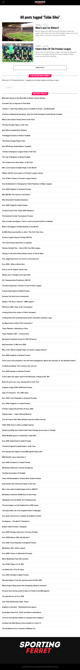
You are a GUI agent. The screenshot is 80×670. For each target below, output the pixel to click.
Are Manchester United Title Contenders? (17, 323)
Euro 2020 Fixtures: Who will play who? (16, 537)
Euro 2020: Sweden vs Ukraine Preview (16, 371)
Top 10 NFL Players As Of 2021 (13, 564)
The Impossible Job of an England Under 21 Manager (21, 511)
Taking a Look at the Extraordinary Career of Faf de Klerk (22, 253)
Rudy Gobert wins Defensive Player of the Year (19, 484)
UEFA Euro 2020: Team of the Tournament (17, 307)
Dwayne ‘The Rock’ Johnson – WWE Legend (18, 302)
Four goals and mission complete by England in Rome (21, 516)
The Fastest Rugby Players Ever (13, 141)
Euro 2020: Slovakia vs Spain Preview (15, 575)
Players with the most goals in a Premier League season (22, 173)
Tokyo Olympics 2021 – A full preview (15, 334)
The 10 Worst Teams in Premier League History (19, 178)
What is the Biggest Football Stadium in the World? (20, 227)
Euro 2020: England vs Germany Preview (16, 189)
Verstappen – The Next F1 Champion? (16, 521)
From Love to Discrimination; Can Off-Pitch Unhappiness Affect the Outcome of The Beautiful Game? (39, 361)
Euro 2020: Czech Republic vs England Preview (19, 543)
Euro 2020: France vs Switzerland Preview (17, 553)
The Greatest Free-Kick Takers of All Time (17, 162)
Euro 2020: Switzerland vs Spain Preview (16, 441)
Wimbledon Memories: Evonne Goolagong (17, 468)
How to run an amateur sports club (15, 269)
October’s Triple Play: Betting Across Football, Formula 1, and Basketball (28, 109)
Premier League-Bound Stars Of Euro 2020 (17, 409)
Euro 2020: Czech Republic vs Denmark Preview (19, 398)
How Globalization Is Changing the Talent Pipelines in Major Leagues (27, 184)
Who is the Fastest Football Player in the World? (19, 168)
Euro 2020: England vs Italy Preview (15, 205)
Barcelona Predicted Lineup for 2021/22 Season (19, 339)
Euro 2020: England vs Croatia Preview (16, 403)
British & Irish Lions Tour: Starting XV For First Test (20, 382)
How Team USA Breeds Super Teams (15, 602)
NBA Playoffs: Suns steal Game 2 (14, 457)
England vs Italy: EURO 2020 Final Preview (17, 387)
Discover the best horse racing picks (15, 296)
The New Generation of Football (13, 473)
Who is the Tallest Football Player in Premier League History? (24, 350)
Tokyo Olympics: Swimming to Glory (15, 328)
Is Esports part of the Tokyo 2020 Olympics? (18, 211)
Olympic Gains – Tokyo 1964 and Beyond (16, 414)
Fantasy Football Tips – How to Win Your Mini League (21, 248)
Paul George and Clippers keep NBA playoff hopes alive (22, 452)
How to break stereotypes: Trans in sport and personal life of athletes (27, 221)
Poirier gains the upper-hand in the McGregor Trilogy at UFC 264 (25, 377)
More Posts (40, 67)
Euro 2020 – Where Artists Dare (13, 264)
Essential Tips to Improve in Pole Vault (16, 103)
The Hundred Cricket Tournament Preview (17, 216)
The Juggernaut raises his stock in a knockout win (20, 259)
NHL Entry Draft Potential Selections (15, 200)
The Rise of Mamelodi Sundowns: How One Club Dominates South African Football (32, 114)
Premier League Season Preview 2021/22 (17, 237)
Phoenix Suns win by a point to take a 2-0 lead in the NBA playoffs (26, 591)
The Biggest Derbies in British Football (16, 136)
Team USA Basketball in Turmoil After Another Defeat (21, 478)
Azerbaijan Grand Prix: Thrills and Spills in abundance (21, 612)
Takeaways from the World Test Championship (19, 500)
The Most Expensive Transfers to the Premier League (21, 286)
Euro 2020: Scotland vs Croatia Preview (16, 462)
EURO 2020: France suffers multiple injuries (18, 425)
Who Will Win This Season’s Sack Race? (16, 195)
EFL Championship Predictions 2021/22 (16, 280)
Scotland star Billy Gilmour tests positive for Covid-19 (21, 623)
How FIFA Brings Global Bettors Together (16, 146)
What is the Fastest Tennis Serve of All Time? (18, 120)
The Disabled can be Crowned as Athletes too (18, 628)
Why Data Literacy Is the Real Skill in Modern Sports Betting (23, 98)
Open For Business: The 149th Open (15, 393)
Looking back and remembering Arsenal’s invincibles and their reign (27, 318)
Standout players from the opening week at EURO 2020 (22, 580)
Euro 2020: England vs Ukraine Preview (16, 355)
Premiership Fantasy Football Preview (15, 291)
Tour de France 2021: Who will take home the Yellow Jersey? (24, 419)
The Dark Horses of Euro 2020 (13, 596)
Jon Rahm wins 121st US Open (13, 570)
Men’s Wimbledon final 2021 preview (15, 559)
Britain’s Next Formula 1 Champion (14, 527)
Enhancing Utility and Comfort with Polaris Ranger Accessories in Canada (28, 430)
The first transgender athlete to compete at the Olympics (23, 618)
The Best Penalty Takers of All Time (15, 125)
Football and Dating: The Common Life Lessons (19, 366)
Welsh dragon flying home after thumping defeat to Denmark (24, 586)
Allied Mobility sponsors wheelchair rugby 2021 (19, 436)
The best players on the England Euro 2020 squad (20, 505)
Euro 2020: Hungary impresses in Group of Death (20, 532)
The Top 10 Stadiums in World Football (16, 157)
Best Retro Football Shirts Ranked (14, 130)
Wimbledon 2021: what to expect (13, 548)
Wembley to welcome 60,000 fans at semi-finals (19, 495)
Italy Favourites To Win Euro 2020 (14, 344)
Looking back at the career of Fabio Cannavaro (19, 312)
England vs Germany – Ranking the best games (19, 607)
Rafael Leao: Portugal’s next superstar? (16, 275)
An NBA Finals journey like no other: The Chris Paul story (22, 232)
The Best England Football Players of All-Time (19, 446)
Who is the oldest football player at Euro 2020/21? (20, 489)
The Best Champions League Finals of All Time (19, 152)
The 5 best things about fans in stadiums (17, 243)
